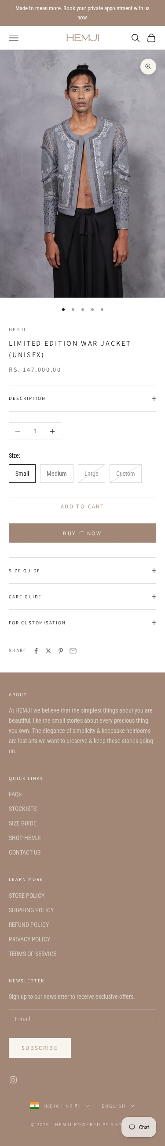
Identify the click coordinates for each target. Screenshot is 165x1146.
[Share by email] (73, 650)
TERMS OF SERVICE (32, 953)
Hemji (17, 329)
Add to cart (82, 506)
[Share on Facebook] (36, 650)
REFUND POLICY (29, 924)
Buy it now (82, 533)
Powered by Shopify (104, 1124)
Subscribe (40, 1048)
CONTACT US (24, 852)
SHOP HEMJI (25, 837)
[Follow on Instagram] (13, 1079)
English (114, 1106)
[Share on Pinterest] (60, 650)
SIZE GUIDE (23, 823)
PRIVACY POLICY (29, 939)
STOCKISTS (23, 808)
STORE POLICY (26, 895)
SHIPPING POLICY (31, 910)
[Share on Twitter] (48, 650)
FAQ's (15, 794)
